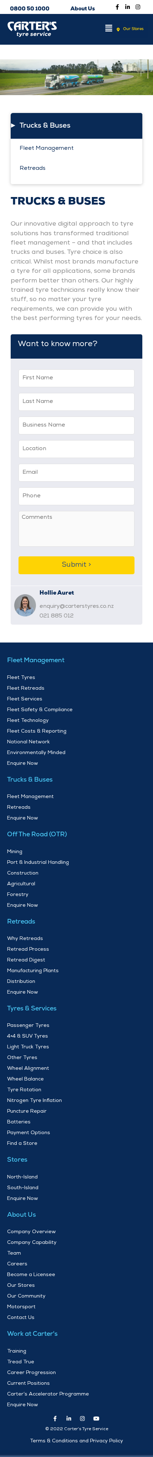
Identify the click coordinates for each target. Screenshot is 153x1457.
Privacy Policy (106, 1441)
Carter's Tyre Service (33, 52)
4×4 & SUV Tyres (27, 1036)
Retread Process (28, 949)
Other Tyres (22, 1057)
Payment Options (28, 1133)
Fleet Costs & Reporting (37, 731)
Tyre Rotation (24, 1090)
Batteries (19, 1122)
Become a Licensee (31, 1275)
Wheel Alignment (28, 1068)
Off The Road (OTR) (37, 835)
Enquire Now (22, 763)
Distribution (21, 981)
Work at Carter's (32, 1334)
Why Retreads (25, 938)
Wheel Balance (25, 1079)
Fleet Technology (28, 720)
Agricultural (21, 884)
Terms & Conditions (54, 1441)
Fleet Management (47, 149)
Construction (22, 873)
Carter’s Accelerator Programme (48, 1394)
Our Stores (21, 1285)
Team (14, 1253)
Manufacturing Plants (33, 971)
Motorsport (21, 1307)
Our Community (26, 1296)
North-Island (22, 1177)
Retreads (33, 169)
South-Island (22, 1188)
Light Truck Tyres (28, 1047)
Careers (17, 1264)
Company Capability (32, 1242)
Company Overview (31, 1232)
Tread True (20, 1362)
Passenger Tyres (28, 1025)
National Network (28, 742)
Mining (14, 852)
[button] (98, 29)
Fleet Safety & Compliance (40, 710)
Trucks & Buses (45, 125)
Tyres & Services (32, 1009)
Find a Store (22, 1143)
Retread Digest (26, 960)
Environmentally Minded (36, 752)
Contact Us (21, 1317)
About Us (21, 1215)
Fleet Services (24, 699)
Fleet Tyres (21, 677)
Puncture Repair (27, 1111)
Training (16, 1351)
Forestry (17, 894)
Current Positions (28, 1383)
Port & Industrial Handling (38, 862)
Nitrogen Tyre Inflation (34, 1100)
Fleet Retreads (25, 688)
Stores (17, 1160)
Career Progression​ (31, 1372)
